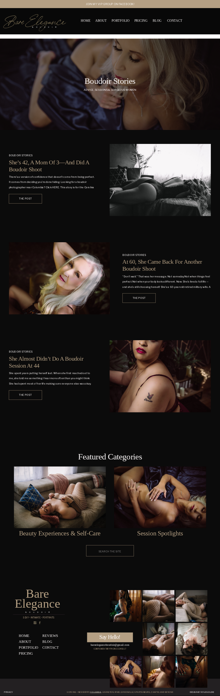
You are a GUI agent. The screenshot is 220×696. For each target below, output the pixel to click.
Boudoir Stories (20, 155)
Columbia (95, 692)
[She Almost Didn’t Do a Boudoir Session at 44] (160, 376)
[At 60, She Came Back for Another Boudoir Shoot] (59, 278)
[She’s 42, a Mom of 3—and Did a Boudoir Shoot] (160, 180)
